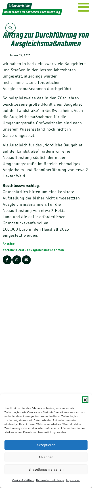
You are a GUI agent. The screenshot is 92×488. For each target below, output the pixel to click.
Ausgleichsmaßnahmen (46, 250)
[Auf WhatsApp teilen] (16, 259)
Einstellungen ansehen (46, 469)
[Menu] (83, 7)
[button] (85, 399)
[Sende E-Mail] (26, 259)
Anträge (9, 244)
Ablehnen (46, 457)
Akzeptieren (46, 445)
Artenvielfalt (14, 250)
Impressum (72, 480)
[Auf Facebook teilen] (7, 259)
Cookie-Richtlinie (23, 480)
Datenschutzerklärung (50, 480)
